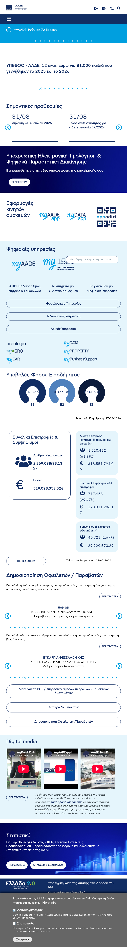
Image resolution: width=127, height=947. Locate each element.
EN (104, 8)
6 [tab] (59, 42)
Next (119, 127)
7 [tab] (63, 42)
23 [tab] (112, 627)
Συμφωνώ (22, 939)
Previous (8, 127)
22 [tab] (107, 627)
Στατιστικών (25, 923)
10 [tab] (77, 42)
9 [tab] (72, 42)
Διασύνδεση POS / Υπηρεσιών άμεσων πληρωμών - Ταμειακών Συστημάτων (63, 691)
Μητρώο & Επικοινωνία (24, 291)
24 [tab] (116, 627)
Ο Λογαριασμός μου (63, 291)
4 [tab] (49, 42)
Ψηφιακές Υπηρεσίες (102, 291)
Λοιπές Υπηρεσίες (63, 328)
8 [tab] (68, 42)
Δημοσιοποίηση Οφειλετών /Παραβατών (63, 721)
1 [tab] (35, 42)
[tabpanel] (63, 29)
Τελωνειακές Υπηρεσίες (63, 316)
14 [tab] (70, 627)
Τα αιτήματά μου (63, 286)
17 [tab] (84, 627)
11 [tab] (82, 42)
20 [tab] (98, 627)
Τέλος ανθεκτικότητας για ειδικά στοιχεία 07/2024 (87, 125)
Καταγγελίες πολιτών (63, 707)
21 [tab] (103, 627)
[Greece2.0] (20, 886)
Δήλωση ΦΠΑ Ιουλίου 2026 (32, 123)
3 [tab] (45, 42)
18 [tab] (89, 627)
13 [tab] (91, 42)
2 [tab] (40, 42)
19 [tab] (93, 627)
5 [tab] (54, 42)
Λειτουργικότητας (30, 910)
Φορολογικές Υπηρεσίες (63, 303)
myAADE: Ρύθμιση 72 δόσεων (35, 29)
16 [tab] (79, 627)
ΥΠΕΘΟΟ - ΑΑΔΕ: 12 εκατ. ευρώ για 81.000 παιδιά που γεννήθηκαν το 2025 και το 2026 (59, 68)
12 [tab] (86, 42)
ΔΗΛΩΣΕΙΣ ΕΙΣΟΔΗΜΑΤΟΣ (48, 865)
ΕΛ (96, 8)
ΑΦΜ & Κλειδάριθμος (25, 286)
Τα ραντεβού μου (102, 286)
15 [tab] (75, 627)
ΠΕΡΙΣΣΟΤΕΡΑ (19, 182)
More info (49, 902)
